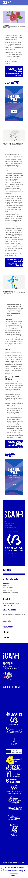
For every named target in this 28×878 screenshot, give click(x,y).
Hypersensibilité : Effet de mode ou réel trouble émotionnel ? (13, 143)
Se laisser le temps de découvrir (9, 590)
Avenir (10, 292)
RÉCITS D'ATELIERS (7, 27)
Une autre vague (14, 97)
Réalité (10, 144)
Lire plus (14, 111)
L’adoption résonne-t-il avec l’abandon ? (10, 592)
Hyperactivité (17, 292)
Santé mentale (12, 26)
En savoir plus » (21, 871)
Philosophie (8, 26)
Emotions (7, 144)
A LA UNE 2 (15, 144)
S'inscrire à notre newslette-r (13, 560)
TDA (19, 292)
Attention (8, 292)
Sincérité (15, 26)
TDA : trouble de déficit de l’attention (9, 291)
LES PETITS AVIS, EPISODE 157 (8, 587)
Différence (13, 292)
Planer (4, 595)
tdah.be (19, 437)
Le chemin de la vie (6, 25)
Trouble (18, 26)
